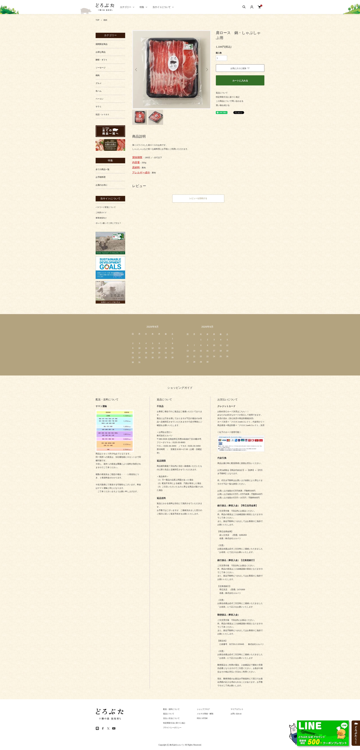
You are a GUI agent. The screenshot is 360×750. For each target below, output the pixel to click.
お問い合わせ (236, 714)
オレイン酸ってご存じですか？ (108, 223)
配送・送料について (171, 709)
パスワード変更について (106, 207)
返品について (222, 93)
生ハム (99, 91)
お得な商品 (100, 52)
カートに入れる (240, 80)
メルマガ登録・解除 (205, 714)
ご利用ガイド (101, 212)
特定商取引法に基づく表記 (227, 97)
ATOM (204, 718)
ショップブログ (203, 709)
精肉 (105, 20)
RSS (199, 718)
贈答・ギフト (101, 60)
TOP (97, 20)
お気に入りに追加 (238, 68)
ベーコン (100, 99)
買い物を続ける (223, 105)
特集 (142, 7)
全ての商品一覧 (102, 169)
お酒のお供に (101, 185)
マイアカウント (237, 709)
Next (207, 69)
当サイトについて (162, 7)
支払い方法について (171, 718)
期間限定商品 (101, 44)
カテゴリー (125, 7)
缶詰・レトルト (102, 114)
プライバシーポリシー (172, 728)
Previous (136, 69)
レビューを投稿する (198, 198)
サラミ (99, 106)
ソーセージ (100, 67)
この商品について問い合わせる (229, 101)
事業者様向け (101, 218)
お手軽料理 (100, 177)
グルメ (99, 83)
